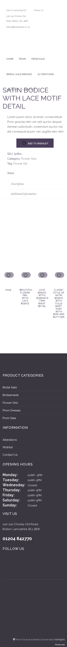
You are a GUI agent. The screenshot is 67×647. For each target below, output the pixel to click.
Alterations (10, 440)
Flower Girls (28, 158)
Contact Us (10, 454)
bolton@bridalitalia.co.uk (18, 27)
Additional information (23, 194)
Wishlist (8, 447)
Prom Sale (9, 418)
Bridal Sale (10, 387)
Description (17, 184)
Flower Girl (20, 163)
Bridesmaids (11, 395)
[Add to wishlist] (9, 275)
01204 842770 (17, 538)
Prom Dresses (11, 410)
